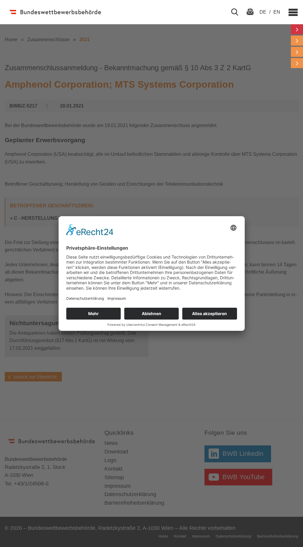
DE (263, 12)
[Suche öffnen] (237, 12)
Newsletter (250, 17)
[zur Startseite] (56, 12)
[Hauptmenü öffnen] (290, 12)
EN (276, 12)
